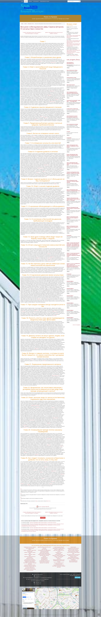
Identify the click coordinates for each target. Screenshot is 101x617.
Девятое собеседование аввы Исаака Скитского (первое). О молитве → (54, 33)
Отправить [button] (43, 517)
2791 (68, 106)
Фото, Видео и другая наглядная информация (73, 559)
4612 (68, 195)
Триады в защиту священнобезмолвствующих (73, 557)
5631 (68, 97)
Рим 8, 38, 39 (53, 62)
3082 (68, 293)
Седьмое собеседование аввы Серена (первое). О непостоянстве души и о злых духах (73, 199)
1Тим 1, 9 (61, 446)
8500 (68, 142)
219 (68, 75)
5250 (68, 223)
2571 (68, 307)
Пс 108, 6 (54, 315)
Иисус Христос (44, 549)
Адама (55, 183)
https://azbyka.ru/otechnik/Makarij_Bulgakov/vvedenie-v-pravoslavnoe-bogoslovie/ (73, 36)
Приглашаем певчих (71, 84)
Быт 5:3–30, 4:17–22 (55, 375)
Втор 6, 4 (48, 423)
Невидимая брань (44, 557)
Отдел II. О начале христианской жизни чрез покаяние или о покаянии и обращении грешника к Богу (73, 255)
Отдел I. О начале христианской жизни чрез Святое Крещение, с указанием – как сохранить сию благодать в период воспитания (73, 244)
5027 (68, 151)
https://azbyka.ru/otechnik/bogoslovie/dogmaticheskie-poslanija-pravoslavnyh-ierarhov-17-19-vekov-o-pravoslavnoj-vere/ (73, 52)
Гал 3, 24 (52, 407)
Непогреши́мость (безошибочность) (70, 63)
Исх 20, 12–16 (26, 427)
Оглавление (69, 137)
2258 (68, 113)
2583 (68, 250)
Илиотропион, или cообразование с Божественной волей (44, 551)
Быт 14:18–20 (55, 417)
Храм (22, 1)
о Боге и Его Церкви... (76, 324)
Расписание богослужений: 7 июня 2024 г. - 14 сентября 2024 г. (73, 101)
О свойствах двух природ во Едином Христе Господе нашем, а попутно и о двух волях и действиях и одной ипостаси (59, 549)
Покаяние (59, 558)
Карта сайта (77, 577)
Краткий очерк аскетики (44, 555)
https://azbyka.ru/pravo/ (74, 55)
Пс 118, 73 (35, 469)
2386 (68, 322)
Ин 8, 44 (38, 298)
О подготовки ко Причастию (72, 108)
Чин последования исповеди (72, 124)
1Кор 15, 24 (50, 260)
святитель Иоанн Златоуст (73, 549)
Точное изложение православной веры (73, 553)
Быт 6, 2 (31, 359)
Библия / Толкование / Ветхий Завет (29, 553)
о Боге (26, 1)
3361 (68, 286)
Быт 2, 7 (43, 478)
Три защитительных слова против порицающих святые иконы (73, 555)
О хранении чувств (58, 552)
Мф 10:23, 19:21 (52, 101)
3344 (68, 261)
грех (57, 313)
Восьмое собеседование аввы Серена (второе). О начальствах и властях (43, 522)
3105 (68, 271)
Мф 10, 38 (49, 95)
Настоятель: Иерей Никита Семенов (37, 580)
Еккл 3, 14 (48, 444)
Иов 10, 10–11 (53, 471)
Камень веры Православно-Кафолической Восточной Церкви (44, 554)
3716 (68, 214)
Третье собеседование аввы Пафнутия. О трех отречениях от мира (73, 163)
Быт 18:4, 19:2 (32, 419)
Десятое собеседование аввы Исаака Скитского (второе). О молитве (72, 227)
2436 (68, 240)
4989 (68, 169)
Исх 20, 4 (25, 425)
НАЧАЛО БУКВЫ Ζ (70, 317)
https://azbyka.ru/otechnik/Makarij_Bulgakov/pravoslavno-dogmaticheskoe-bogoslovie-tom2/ (73, 44)
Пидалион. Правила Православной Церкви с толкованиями (58, 556)
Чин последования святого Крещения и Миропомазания (72, 93)
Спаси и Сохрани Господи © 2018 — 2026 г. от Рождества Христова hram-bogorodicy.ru (70, 575)
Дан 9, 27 (46, 117)
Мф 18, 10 (36, 310)
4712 (68, 160)
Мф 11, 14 (42, 116)
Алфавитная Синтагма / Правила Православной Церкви (30, 548)
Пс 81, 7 (37, 172)
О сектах (68, 131)
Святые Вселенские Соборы (72, 70)
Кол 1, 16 (42, 149)
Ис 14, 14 (52, 481)
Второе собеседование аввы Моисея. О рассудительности (72, 155)
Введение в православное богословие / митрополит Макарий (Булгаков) (30, 562)
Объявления (58, 553)
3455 (68, 278)
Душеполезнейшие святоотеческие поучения (44, 548)
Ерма (36, 500)
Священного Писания (35, 405)
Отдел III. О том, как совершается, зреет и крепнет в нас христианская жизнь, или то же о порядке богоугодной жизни (73, 265)
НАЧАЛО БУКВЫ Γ (70, 295)
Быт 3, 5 (50, 483)
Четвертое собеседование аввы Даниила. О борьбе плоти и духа (73, 173)
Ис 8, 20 (37, 407)
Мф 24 (36, 119)
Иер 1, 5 (41, 472)
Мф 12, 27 (32, 278)
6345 (68, 187)
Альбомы (30, 1)
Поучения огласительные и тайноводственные (59, 563)
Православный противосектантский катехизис (73, 548)
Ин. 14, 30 (49, 257)
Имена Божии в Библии (44, 552)
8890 (68, 89)
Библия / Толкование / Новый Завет (30, 555)
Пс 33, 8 (23, 311)
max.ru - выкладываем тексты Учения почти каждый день (38, 579)
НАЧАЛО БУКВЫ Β (70, 288)
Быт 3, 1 (48, 190)
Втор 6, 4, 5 (52, 91)
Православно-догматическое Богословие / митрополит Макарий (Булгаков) (58, 566)
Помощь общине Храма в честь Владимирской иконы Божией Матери (59, 560)
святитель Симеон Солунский (73, 550)
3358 (68, 67)
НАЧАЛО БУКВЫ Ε (70, 310)
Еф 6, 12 (40, 61)
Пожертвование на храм (44, 1)
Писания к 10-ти (31, 23)
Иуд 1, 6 (44, 171)
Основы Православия (59, 554)
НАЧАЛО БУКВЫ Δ (70, 303)
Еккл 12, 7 (62, 474)
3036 (68, 300)
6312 (68, 135)
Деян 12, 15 (55, 311)
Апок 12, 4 (61, 169)
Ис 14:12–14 (41, 168)
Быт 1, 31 (34, 136)
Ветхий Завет (49, 438)
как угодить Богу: (73, 59)
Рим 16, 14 (48, 500)
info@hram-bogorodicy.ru (38, 574)
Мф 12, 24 (52, 256)
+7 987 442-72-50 (38, 582)
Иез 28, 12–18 (46, 164)
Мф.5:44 (36, 454)
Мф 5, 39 (56, 99)
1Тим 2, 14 (29, 211)
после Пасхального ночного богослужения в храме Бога (72, 116)
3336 (68, 121)
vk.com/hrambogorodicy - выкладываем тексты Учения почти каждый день (38, 577)
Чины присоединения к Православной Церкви (73, 561)
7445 (68, 82)
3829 (68, 177)
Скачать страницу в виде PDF (43, 506)
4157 (68, 315)
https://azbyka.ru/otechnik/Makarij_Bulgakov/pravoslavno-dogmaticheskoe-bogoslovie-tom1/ (73, 41)
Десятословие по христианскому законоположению (30, 570)
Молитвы (44, 556)
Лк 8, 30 (49, 253)
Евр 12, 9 (45, 466)
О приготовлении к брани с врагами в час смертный (44, 562)
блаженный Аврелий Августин (29, 556)
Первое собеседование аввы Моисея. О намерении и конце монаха (72, 146)
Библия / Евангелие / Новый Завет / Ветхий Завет (30, 551)
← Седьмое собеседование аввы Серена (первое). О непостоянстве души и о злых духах (31, 33)
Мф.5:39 (25, 452)
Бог (35, 479)
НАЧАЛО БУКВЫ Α (70, 281)
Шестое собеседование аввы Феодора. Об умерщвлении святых (73, 190)
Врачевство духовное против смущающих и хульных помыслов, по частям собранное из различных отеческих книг (30, 566)
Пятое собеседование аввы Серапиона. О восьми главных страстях (72, 181)
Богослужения (36, 1)
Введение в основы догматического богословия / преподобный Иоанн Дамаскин (30, 559)
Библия (30, 549)
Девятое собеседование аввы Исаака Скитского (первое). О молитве (72, 217)
